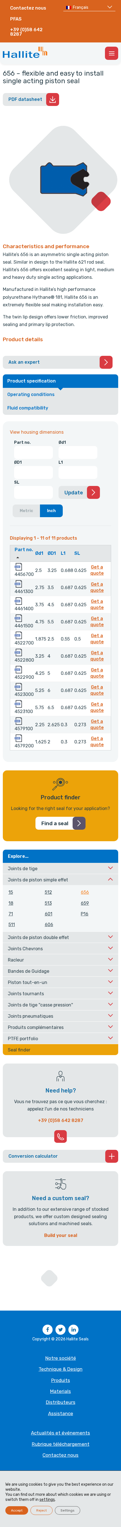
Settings (67, 1510)
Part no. (22, 442)
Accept (17, 1510)
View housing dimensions (37, 432)
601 (48, 914)
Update (73, 493)
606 (49, 924)
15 (10, 892)
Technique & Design (60, 1369)
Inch (51, 510)
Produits (60, 1380)
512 (48, 892)
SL (16, 482)
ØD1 (18, 462)
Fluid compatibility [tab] (27, 408)
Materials (60, 1391)
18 (10, 903)
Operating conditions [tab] (31, 394)
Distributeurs (60, 1402)
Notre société (60, 1358)
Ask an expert (24, 362)
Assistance (60, 1413)
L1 (61, 462)
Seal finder (19, 1050)
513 (48, 903)
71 (10, 914)
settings (47, 1499)
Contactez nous (28, 8)
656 (85, 892)
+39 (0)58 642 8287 (26, 32)
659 (85, 903)
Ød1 (62, 442)
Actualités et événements (60, 1433)
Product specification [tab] (31, 381)
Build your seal (60, 1235)
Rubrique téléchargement (60, 1444)
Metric (26, 510)
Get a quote (98, 570)
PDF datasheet (25, 99)
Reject (41, 1510)
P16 (84, 914)
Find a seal (54, 823)
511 (11, 924)
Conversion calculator (33, 1156)
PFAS (16, 19)
